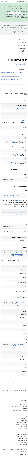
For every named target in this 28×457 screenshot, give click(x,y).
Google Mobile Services (22, 440)
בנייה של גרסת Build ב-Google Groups (19, 426)
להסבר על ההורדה (23, 404)
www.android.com (23, 438)
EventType (9, 281)
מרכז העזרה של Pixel (22, 436)
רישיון (8, 449)
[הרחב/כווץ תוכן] (21, 42)
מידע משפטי (12, 449)
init (23, 130)
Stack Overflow (24, 442)
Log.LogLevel (14, 141)
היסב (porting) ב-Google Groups (20, 428)
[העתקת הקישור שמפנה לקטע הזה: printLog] (20, 339)
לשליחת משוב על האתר (21, 451)
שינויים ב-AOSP (19, 17)
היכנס (3, 1)
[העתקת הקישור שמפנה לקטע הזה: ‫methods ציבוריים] (13, 186)
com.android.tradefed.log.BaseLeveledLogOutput (11, 72)
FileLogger (22, 64)
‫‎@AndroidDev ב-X (23, 418)
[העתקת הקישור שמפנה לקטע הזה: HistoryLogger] (17, 174)
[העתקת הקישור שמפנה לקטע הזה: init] (24, 221)
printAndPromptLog (8, 154)
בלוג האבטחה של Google (22, 422)
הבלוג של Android (23, 420)
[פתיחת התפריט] (25, 1)
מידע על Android (23, 449)
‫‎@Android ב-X (24, 416)
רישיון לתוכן (25, 390)
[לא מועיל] (18, 39)
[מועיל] (20, 39)
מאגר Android (24, 400)
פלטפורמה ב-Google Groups (21, 424)
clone (23, 120)
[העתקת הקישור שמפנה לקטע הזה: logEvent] (20, 247)
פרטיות (3, 449)
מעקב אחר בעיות (23, 444)
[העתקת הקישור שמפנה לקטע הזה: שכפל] (22, 190)
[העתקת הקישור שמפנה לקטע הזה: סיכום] (21, 100)
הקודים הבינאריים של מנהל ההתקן (20, 410)
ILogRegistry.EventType (17, 254)
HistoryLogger (21, 108)
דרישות (25, 402)
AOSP (26, 36)
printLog (7, 162)
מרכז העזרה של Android (22, 434)
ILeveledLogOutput (21, 117)
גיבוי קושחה (25, 408)
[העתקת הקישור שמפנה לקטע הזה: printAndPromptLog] (13, 297)
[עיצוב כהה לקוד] (26, 178)
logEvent (8, 141)
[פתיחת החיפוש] (8, 1)
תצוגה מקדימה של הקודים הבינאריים (19, 406)
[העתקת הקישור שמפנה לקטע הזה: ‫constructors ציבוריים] (9, 170)
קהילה (17, 449)
